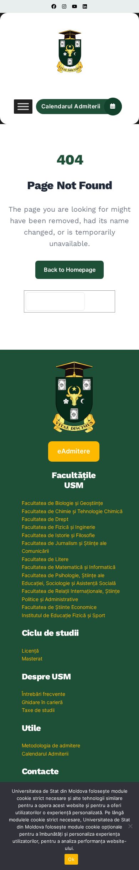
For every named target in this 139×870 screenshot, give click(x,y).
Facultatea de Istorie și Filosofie (58, 535)
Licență (30, 651)
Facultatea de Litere (45, 559)
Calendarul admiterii (71, 106)
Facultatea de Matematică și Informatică (68, 567)
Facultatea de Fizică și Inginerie (58, 527)
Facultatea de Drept (45, 519)
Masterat (32, 658)
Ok (71, 859)
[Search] (101, 301)
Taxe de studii (38, 710)
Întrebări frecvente (43, 694)
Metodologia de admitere (51, 745)
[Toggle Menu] (23, 106)
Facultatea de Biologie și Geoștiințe (62, 503)
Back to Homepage (70, 269)
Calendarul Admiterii (45, 754)
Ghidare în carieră (42, 702)
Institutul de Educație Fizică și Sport (63, 615)
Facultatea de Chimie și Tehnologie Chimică (72, 511)
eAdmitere (73, 451)
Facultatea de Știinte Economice (59, 607)
